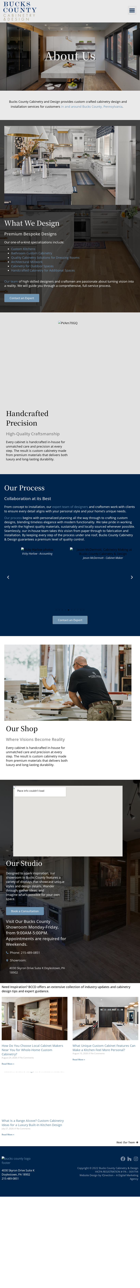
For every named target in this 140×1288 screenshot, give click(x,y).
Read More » (8, 1063)
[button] (132, 10)
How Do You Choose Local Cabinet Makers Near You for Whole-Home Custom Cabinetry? (32, 1050)
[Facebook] (123, 1158)
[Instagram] (136, 1158)
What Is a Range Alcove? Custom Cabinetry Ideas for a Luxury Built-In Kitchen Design (33, 1123)
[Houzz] (129, 1158)
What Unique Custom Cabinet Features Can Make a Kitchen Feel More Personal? (104, 1048)
